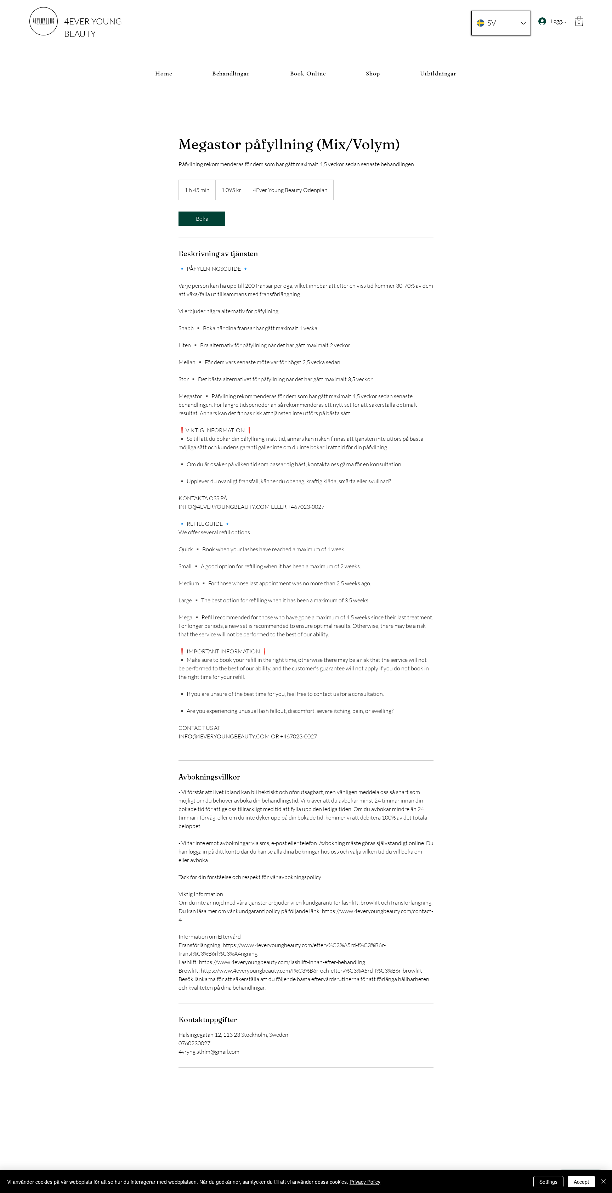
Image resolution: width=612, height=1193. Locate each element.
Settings (548, 1181)
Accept (581, 1181)
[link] (201, 219)
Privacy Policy (365, 1181)
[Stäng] (603, 1181)
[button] (579, 21)
